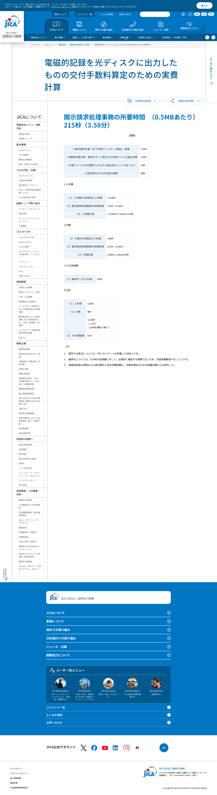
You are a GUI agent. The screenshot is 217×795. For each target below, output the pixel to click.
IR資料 (21, 463)
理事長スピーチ (25, 138)
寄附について (60, 14)
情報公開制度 (24, 373)
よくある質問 (107, 14)
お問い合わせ (125, 14)
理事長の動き (24, 134)
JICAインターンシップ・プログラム (29, 521)
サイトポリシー (16, 768)
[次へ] (213, 37)
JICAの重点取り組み (27, 197)
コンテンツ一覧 (85, 14)
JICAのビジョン (25, 150)
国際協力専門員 (25, 500)
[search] (155, 14)
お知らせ (22, 337)
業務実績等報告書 (26, 388)
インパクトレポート (27, 480)
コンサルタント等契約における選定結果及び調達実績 (29, 309)
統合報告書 (23, 428)
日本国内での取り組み (61, 638)
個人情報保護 (15, 778)
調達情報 (21, 281)
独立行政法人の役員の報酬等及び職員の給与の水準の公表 (29, 401)
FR (204, 14)
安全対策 (22, 213)
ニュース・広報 (56, 646)
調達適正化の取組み (27, 301)
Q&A (21, 271)
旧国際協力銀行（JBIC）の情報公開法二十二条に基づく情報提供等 (29, 381)
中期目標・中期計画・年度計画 (29, 363)
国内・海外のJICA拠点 (28, 164)
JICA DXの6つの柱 (26, 237)
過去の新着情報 (25, 444)
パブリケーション (26, 266)
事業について (55, 621)
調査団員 (22, 527)
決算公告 (22, 408)
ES (211, 14)
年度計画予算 (24, 433)
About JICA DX (25, 242)
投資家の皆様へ (24, 439)
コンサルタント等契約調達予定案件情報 (29, 331)
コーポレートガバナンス (29, 208)
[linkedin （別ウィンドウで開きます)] (116, 747)
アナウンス (23, 261)
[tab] (183, 14)
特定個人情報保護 (26, 413)
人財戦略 (22, 225)
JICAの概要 (23, 154)
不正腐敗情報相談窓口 (19, 787)
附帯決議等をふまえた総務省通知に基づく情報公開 (29, 421)
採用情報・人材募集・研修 (28, 492)
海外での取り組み (58, 629)
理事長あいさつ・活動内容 (28, 126)
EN (197, 14)
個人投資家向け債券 (27, 458)
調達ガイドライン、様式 (29, 292)
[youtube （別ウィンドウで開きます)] (105, 748)
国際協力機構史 (25, 159)
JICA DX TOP (23, 231)
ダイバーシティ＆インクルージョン (29, 220)
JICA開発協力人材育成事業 (29, 506)
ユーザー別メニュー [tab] (70, 670)
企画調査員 (23, 536)
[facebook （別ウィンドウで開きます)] (94, 748)
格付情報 (22, 454)
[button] (141, 100)
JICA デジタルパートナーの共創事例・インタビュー (29, 254)
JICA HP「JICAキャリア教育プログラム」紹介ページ (30, 569)
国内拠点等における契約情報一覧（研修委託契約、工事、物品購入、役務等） (29, 321)
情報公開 (21, 343)
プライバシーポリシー (60, 6)
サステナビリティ (26, 175)
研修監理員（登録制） (28, 532)
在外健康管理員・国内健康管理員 (29, 514)
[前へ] (207, 37)
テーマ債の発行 (25, 468)
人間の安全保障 (25, 180)
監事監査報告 (24, 349)
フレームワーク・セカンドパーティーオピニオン (29, 474)
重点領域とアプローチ (28, 185)
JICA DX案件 (24, 246)
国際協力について (58, 655)
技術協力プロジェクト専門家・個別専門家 (29, 555)
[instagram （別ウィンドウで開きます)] (126, 748)
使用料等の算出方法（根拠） (29, 355)
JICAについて (55, 613)
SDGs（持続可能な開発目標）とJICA (30, 191)
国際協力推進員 (25, 561)
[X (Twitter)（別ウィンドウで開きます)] (84, 748)
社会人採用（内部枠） (28, 541)
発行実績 (22, 485)
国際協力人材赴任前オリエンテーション (29, 548)
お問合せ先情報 (25, 287)
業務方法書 (23, 369)
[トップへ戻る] (163, 747)
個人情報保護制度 (26, 393)
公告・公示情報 (25, 296)
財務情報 (22, 449)
